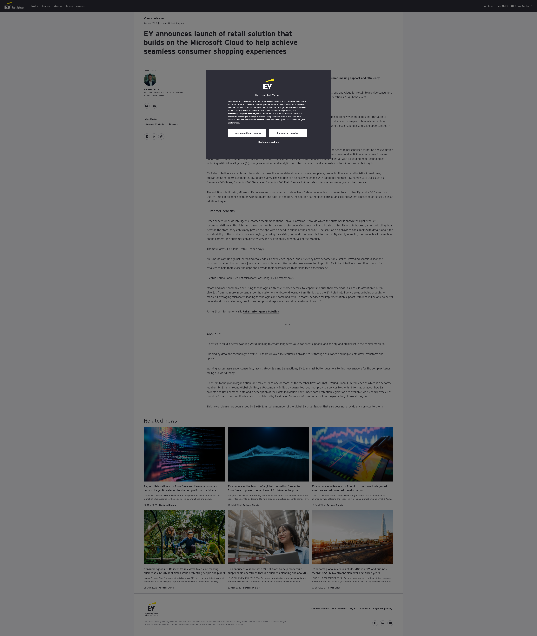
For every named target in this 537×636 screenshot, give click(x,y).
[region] (268, 114)
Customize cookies (268, 141)
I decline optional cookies (247, 133)
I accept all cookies (287, 133)
